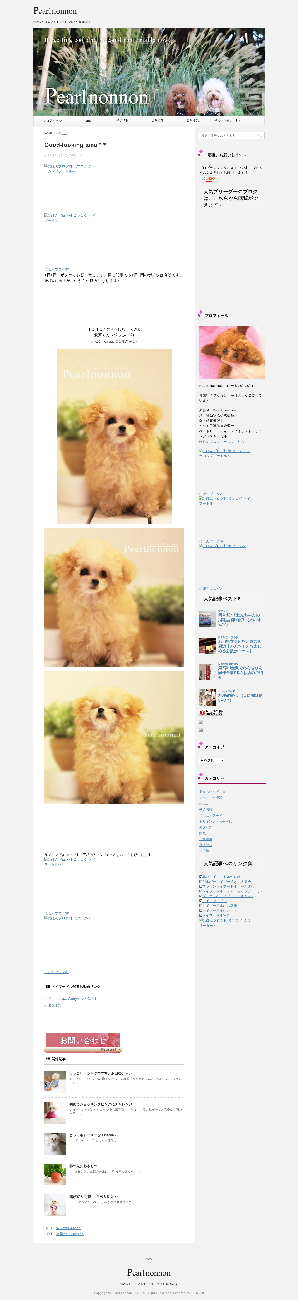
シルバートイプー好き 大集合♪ (227, 881)
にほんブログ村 (56, 269)
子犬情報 (122, 120)
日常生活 (193, 120)
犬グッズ (205, 827)
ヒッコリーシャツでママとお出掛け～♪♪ (100, 1073)
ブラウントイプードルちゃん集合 (228, 886)
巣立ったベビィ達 (212, 792)
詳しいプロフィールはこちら (222, 441)
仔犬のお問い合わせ (228, 120)
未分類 (204, 851)
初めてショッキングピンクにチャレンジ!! (101, 1104)
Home (87, 120)
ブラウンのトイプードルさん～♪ (227, 896)
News (203, 804)
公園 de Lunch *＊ (70, 1234)
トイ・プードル (214, 901)
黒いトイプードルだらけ (221, 877)
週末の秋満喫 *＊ (68, 1228)
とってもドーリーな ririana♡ (92, 1135)
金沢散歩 (158, 120)
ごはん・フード (210, 815)
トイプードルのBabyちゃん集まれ (71, 999)
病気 (202, 833)
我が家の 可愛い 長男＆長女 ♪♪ (93, 1196)
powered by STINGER (188, 1293)
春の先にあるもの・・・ (88, 1166)
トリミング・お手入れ (215, 821)
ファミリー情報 (210, 798)
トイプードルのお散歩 (219, 905)
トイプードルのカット (219, 910)
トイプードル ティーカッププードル (232, 891)
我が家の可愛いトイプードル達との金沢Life (149, 1283)
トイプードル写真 (216, 915)
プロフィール (52, 120)
